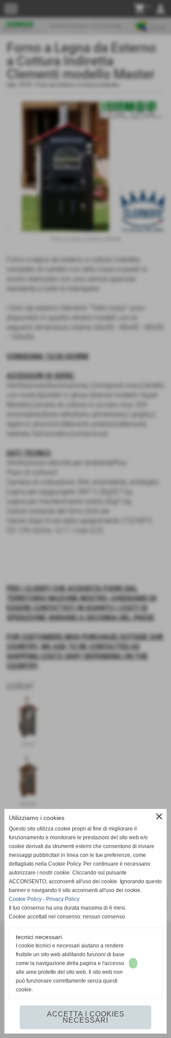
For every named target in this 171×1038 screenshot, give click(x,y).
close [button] (159, 816)
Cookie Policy (25, 899)
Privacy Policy (62, 899)
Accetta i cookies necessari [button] (86, 1017)
